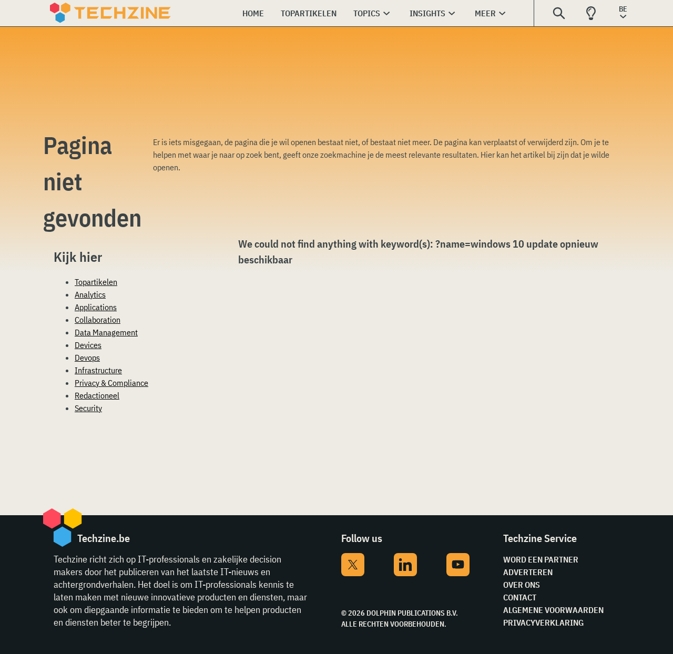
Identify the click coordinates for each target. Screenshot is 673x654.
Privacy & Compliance (111, 382)
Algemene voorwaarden (553, 610)
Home (253, 13)
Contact (519, 597)
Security (88, 408)
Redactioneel (97, 395)
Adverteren (528, 572)
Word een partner (540, 559)
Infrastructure (98, 370)
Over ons (521, 584)
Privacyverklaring (543, 622)
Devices (88, 345)
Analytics (90, 294)
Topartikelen (308, 13)
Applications (96, 307)
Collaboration (97, 319)
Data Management (106, 332)
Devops (87, 357)
